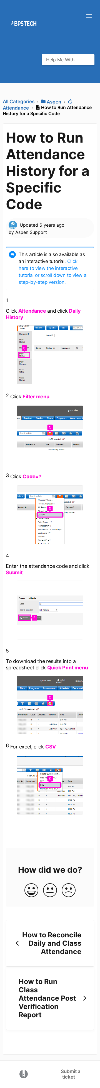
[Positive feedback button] (31, 890)
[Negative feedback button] (68, 890)
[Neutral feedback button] (50, 890)
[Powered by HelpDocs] (23, 1074)
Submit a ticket (71, 1074)
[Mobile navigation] (89, 16)
